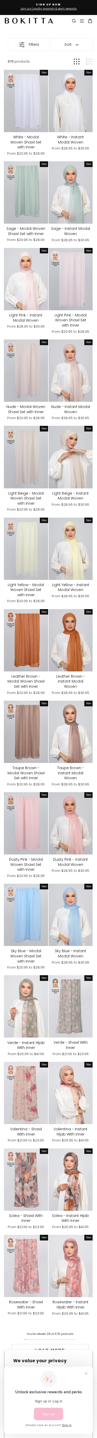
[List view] (89, 62)
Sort (68, 44)
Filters (34, 44)
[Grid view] (76, 62)
